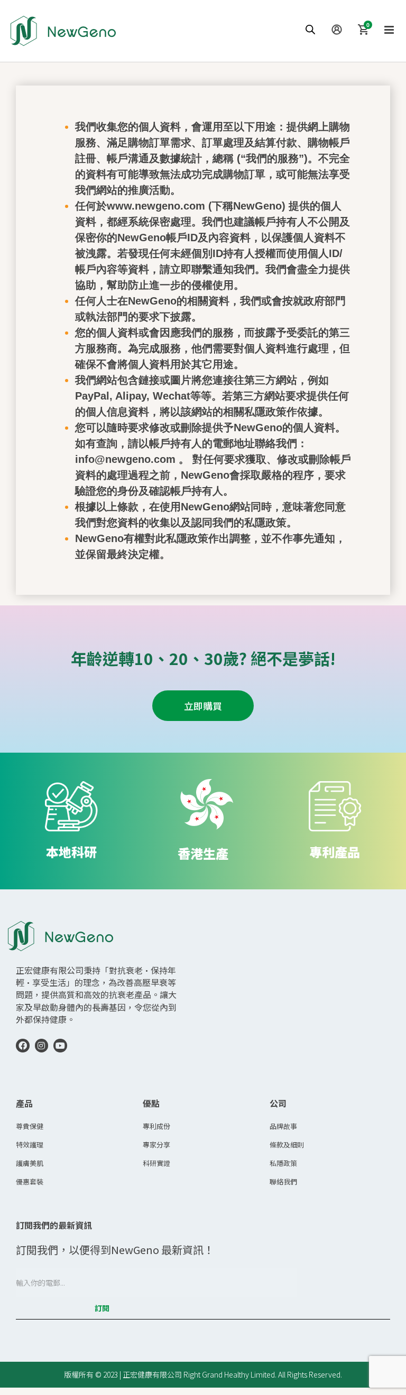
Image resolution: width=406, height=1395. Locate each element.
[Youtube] (60, 1045)
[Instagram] (42, 1045)
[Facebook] (23, 1045)
